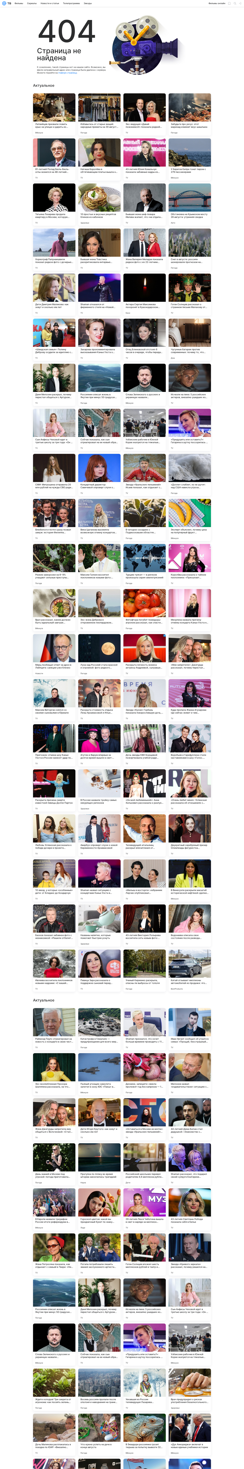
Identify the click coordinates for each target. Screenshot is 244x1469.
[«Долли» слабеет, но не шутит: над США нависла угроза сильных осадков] (190, 475)
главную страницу (67, 72)
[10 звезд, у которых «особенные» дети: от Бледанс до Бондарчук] (54, 880)
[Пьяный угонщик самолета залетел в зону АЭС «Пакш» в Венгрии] (99, 1345)
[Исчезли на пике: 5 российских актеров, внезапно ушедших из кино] (190, 385)
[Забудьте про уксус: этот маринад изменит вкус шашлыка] (190, 114)
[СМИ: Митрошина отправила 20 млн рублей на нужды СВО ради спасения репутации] (54, 475)
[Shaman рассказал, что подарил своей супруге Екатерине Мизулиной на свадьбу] (190, 1435)
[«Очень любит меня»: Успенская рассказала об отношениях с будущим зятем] (190, 790)
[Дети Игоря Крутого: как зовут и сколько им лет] (99, 1390)
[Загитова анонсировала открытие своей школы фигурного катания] (99, 1151)
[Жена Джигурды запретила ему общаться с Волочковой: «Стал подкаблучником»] (54, 1390)
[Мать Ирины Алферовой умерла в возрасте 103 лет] (99, 1241)
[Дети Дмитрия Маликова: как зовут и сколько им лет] (54, 295)
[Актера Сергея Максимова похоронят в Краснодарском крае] (144, 295)
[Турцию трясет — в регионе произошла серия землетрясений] (144, 565)
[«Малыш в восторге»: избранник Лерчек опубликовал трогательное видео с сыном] (144, 880)
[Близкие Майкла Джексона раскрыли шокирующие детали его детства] (99, 1061)
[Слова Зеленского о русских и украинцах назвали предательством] (144, 385)
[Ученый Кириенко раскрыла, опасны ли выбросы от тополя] (144, 971)
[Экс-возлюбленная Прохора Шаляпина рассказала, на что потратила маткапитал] (54, 1345)
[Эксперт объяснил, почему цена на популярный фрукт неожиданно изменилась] (190, 520)
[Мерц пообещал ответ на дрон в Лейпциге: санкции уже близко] (54, 655)
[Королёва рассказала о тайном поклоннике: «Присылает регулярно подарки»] (190, 565)
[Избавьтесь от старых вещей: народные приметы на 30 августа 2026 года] (99, 114)
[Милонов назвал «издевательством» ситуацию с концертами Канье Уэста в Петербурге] (190, 1345)
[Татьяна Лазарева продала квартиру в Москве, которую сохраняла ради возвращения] (54, 204)
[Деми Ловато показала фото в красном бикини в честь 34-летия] (144, 1196)
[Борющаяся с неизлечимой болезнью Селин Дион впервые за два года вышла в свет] (54, 1016)
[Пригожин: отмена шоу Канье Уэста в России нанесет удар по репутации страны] (54, 745)
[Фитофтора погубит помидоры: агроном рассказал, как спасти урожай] (144, 610)
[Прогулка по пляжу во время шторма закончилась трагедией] (99, 1435)
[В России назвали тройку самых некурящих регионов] (99, 790)
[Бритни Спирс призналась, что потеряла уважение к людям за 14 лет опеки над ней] (190, 1061)
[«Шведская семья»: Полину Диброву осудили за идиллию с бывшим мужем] (54, 340)
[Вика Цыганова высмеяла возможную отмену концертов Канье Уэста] (99, 520)
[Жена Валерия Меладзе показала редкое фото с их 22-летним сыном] (144, 250)
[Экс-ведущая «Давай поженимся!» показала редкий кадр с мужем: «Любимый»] (144, 114)
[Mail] (4, 3)
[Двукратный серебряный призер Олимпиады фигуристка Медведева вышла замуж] (190, 835)
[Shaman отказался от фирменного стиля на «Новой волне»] (99, 295)
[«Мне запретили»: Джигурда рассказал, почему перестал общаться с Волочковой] (190, 655)
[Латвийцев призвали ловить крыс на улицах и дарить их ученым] (54, 114)
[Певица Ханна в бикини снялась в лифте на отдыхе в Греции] (99, 1016)
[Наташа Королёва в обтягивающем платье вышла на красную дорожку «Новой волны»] (99, 159)
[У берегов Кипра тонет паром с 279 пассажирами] (190, 159)
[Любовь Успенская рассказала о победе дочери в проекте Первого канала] (54, 835)
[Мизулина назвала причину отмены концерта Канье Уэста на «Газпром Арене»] (190, 610)
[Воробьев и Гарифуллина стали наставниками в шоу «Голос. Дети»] (190, 745)
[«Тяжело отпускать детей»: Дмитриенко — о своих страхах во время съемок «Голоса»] (54, 1151)
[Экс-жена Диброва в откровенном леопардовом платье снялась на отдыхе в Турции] (99, 610)
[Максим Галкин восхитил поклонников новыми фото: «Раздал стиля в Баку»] (99, 565)
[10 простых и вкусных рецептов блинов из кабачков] (99, 204)
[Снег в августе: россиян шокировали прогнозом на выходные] (190, 250)
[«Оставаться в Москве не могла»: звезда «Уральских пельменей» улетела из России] (144, 1390)
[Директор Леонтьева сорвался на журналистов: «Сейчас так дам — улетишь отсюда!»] (144, 1241)
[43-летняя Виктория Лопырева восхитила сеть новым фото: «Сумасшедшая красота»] (144, 925)
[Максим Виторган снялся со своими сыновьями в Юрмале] (54, 700)
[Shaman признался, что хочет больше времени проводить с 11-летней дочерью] (144, 1299)
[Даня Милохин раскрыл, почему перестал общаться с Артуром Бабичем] (54, 385)
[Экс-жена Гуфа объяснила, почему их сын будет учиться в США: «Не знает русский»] (190, 1106)
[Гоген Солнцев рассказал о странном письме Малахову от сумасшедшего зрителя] (190, 295)
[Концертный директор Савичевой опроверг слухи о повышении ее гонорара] (99, 475)
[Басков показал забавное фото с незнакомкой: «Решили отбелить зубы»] (54, 925)
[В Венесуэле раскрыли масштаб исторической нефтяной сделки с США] (190, 880)
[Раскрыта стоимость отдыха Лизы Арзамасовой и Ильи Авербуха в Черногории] (99, 700)
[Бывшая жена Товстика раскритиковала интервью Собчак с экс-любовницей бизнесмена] (99, 250)
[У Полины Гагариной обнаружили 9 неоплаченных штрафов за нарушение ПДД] (190, 1196)
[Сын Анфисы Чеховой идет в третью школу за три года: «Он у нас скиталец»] (54, 430)
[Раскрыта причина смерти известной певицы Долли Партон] (54, 790)
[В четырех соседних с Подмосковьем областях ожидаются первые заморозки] (144, 520)
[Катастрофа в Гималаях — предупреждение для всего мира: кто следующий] (99, 1299)
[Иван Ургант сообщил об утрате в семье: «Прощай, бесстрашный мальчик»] (190, 1299)
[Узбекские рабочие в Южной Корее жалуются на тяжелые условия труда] (144, 430)
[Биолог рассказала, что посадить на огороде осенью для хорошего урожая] (54, 1241)
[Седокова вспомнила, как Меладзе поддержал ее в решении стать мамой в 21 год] (144, 1016)
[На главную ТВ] (8, 3)
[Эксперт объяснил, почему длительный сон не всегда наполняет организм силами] (54, 1106)
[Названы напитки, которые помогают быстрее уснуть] (99, 925)
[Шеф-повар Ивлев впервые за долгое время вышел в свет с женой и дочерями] (190, 1241)
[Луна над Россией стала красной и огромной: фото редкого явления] (99, 655)
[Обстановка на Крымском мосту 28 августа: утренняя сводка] (190, 204)
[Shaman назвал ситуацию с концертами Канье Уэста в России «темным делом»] (99, 880)
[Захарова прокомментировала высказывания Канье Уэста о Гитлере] (99, 340)
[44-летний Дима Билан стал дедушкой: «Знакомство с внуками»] (190, 1390)
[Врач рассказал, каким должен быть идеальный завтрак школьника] (54, 610)
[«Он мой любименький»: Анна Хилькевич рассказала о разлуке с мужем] (144, 790)
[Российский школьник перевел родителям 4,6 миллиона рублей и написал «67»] (144, 1435)
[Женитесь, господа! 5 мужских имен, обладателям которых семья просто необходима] (54, 1196)
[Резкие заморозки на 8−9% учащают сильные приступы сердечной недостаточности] (54, 565)
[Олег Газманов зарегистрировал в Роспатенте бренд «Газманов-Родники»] (144, 1151)
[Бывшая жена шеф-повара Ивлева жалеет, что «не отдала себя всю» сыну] (144, 204)
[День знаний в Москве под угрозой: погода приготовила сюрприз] (54, 1435)
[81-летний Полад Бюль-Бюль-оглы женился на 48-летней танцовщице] (54, 159)
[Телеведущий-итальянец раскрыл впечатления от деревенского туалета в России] (144, 835)
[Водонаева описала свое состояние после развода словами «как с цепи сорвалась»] (190, 925)
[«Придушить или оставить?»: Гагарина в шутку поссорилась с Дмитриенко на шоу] (190, 430)
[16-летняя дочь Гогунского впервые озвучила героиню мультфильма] (144, 1106)
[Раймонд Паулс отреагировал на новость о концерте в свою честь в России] (54, 1299)
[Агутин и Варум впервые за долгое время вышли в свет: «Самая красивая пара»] (99, 745)
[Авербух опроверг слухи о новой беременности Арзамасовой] (99, 835)
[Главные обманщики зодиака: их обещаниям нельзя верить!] (54, 1061)
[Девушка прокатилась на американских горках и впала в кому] (144, 1061)
